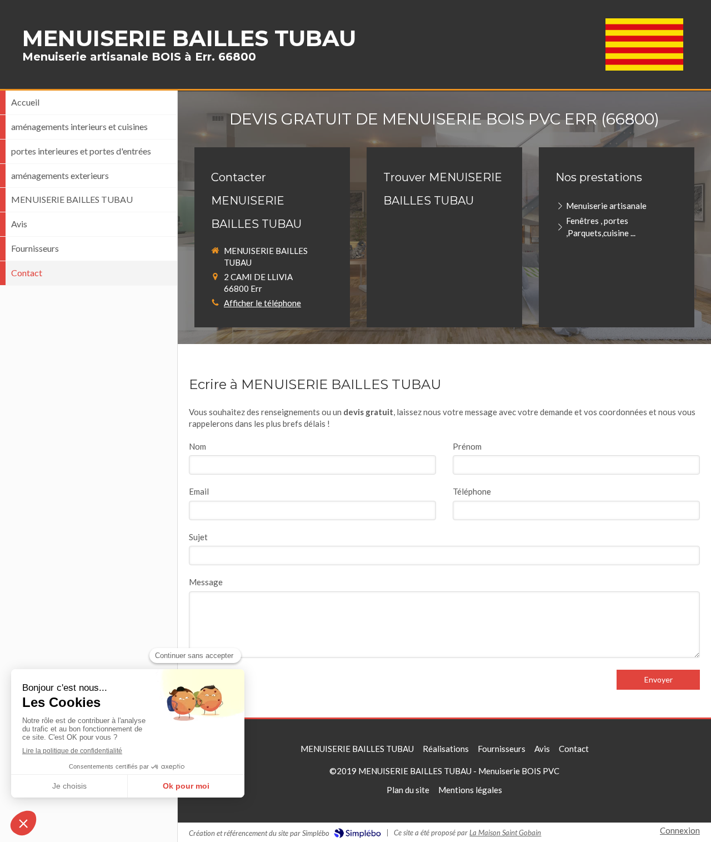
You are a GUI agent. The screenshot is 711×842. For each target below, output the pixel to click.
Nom (197, 446)
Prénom (467, 446)
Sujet (198, 537)
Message (206, 582)
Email (199, 491)
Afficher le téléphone (262, 303)
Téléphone (472, 491)
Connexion (680, 830)
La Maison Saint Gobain (505, 832)
